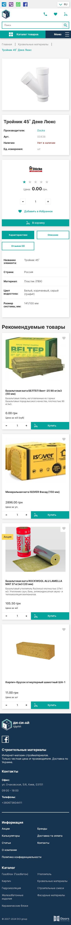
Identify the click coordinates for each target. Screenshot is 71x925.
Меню (58, 34)
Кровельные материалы (52, 880)
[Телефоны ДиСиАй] (45, 14)
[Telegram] (4, 4)
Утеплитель (44, 874)
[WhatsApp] (18, 4)
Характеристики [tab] (18, 235)
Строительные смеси (50, 888)
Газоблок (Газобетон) (15, 874)
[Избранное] (55, 14)
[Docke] (35, 169)
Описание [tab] (53, 235)
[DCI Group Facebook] (5, 739)
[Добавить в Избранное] (63, 338)
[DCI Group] (6, 14)
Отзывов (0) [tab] (18, 246)
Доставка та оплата (49, 835)
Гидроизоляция (11, 888)
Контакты (43, 842)
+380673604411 (12, 802)
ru (65, 4)
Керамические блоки (15, 905)
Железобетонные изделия (12, 897)
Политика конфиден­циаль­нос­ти (21, 856)
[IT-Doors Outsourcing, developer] (61, 919)
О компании (9, 849)
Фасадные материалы (51, 895)
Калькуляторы (11, 835)
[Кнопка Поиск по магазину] (65, 25)
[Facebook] (25, 4)
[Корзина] (65, 14)
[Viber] (11, 4)
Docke (41, 130)
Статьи (6, 842)
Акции (6, 828)
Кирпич (6, 880)
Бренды (42, 828)
